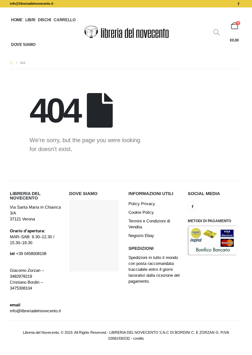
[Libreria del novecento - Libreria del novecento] (126, 32)
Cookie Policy (141, 212)
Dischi (44, 20)
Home (17, 20)
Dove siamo (23, 44)
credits (138, 338)
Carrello (64, 20)
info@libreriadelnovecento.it (31, 3)
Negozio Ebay (141, 235)
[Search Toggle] (216, 32)
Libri (30, 20)
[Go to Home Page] (11, 63)
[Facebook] (238, 3)
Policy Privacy (141, 203)
